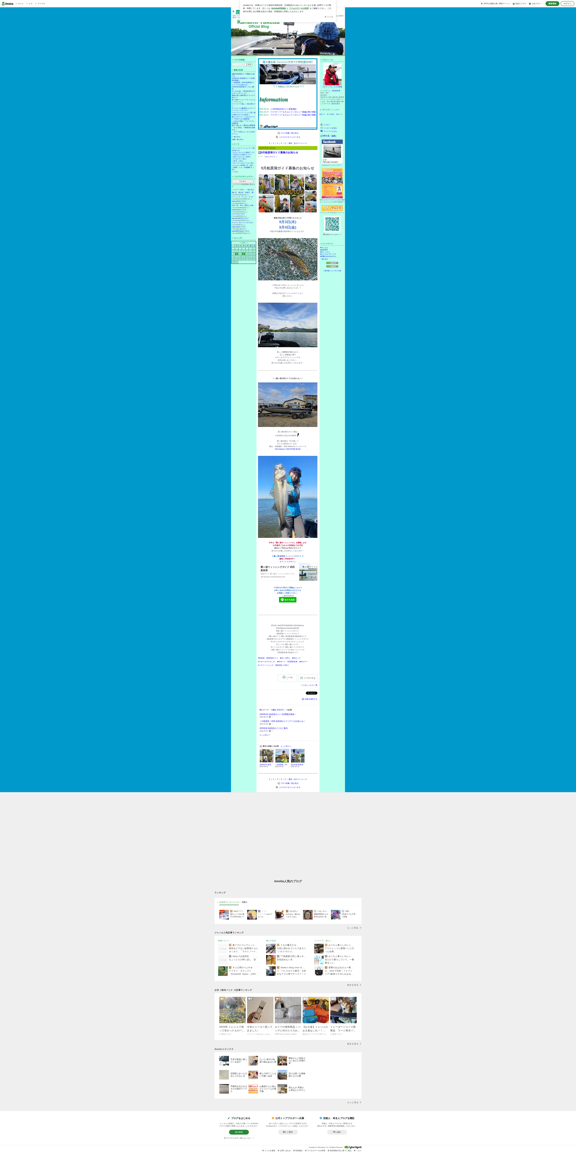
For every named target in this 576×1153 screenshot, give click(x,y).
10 (237, 254)
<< (241, 243)
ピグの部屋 (338, 87)
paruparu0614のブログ (240, 218)
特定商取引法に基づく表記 (340, 1151)
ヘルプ (359, 1151)
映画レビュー (224, 941)
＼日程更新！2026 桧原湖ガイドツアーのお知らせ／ (282, 721)
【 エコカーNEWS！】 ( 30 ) (242, 165)
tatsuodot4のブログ (239, 201)
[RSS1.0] (332, 263)
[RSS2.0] (332, 266)
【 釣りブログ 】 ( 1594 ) (241, 157)
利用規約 (299, 1151)
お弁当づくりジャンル (229, 902)
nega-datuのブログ (239, 227)
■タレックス (325, 252)
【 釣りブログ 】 (269, 156)
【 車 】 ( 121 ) (237, 161)
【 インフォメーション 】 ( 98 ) (243, 148)
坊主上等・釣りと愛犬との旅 (242, 205)
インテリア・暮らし (323, 941)
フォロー (242, 181)
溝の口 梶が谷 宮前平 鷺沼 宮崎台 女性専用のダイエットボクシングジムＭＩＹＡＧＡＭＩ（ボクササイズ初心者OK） (244, 192)
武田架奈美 (336, 91)
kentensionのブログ (239, 210)
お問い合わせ (285, 1151)
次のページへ (300, 143)
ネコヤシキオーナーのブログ (242, 222)
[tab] (229, 902)
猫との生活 (271, 941)
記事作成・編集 (328, 136)
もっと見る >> (265, 735)
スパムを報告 (269, 1151)
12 (243, 254)
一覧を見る (236, 137)
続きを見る (336, 103)
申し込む (337, 1132)
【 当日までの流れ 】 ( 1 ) (241, 154)
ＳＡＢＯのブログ (238, 214)
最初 (290, 143)
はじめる (239, 1132)
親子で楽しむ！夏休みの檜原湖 (243, 125)
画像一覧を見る (237, 139)
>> (247, 243)
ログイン (567, 3)
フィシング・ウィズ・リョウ (242, 197)
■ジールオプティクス (328, 254)
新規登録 (552, 3)
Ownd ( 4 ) (236, 150)
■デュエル (324, 247)
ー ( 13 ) (235, 172)
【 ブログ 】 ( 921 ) (239, 159)
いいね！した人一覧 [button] (309, 685)
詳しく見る (288, 1132)
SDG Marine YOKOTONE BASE (288, 449)
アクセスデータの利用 (316, 1151)
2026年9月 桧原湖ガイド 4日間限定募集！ (278, 714)
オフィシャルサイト (288, 561)
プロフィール (327, 87)
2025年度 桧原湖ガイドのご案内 (274, 728)
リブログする (309, 678)
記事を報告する (311, 699)
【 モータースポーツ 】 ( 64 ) (243, 163)
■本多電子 (324, 250)
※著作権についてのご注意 (332, 271)
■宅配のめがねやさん (328, 256)
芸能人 (245, 902)
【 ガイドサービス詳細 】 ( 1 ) (243, 152)
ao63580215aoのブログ (240, 231)
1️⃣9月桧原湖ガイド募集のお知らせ (278, 152)
